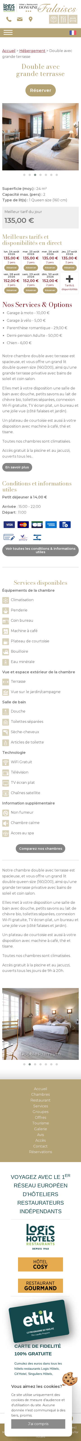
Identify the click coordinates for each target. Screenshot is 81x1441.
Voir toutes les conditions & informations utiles (40, 550)
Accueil (9, 51)
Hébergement (32, 51)
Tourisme (40, 1123)
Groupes (40, 1112)
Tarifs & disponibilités (69, 287)
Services (40, 1106)
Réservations (40, 1152)
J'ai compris (38, 1424)
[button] (24, 175)
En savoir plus (17, 467)
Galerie (40, 1129)
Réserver (40, 90)
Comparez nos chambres (40, 849)
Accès (40, 1140)
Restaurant (40, 1100)
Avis (40, 1135)
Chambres (40, 1094)
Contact (40, 1146)
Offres (40, 1117)
